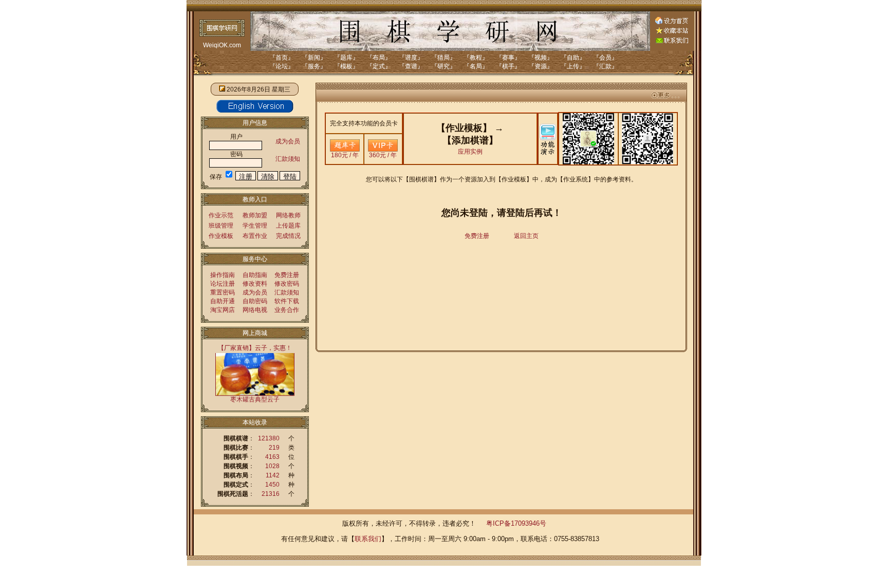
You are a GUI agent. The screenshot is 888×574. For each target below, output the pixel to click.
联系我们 (368, 539)
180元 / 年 (345, 155)
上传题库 (288, 225)
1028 (272, 466)
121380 (269, 438)
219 (274, 447)
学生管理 (255, 225)
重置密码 (222, 292)
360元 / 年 (383, 155)
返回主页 (526, 235)
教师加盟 (255, 215)
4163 (272, 456)
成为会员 (287, 141)
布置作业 (255, 235)
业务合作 (286, 309)
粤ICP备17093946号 (516, 523)
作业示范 (221, 215)
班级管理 (221, 225)
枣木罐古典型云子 (255, 391)
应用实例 (470, 151)
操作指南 (222, 275)
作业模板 (221, 235)
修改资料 (255, 283)
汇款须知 (287, 158)
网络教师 (288, 215)
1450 (272, 484)
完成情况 (288, 235)
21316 (271, 493)
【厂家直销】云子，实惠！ (255, 347)
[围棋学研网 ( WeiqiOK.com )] (671, 31)
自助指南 (255, 275)
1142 (273, 475)
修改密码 (286, 283)
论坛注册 (222, 283)
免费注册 (286, 275)
